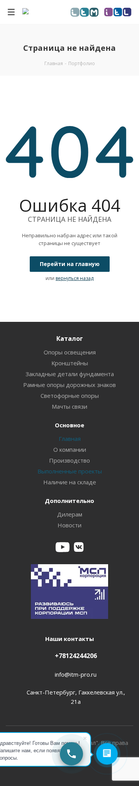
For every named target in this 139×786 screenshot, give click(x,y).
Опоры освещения (70, 352)
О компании (69, 449)
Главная (70, 438)
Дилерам (69, 514)
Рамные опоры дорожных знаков (69, 385)
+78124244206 (76, 655)
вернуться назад (74, 278)
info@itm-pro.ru (76, 674)
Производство (69, 460)
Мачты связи (69, 406)
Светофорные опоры (70, 395)
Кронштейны (69, 363)
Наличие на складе (69, 482)
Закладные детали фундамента (69, 374)
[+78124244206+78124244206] (71, 753)
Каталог (69, 338)
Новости (69, 525)
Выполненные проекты (69, 471)
